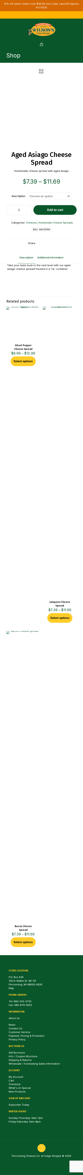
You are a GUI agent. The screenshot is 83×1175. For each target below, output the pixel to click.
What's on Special (20, 1087)
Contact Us (15, 1028)
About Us (14, 1018)
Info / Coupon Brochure (23, 1056)
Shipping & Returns (20, 1059)
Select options (23, 361)
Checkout (14, 1084)
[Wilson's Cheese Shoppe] (41, 29)
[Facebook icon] (36, 15)
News (12, 1024)
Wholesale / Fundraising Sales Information (34, 1063)
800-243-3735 (22, 1001)
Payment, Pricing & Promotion (26, 1035)
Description (26, 257)
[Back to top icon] (41, 1148)
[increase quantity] (27, 210)
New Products (17, 1091)
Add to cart (55, 210)
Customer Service (19, 1032)
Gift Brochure (17, 1052)
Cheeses (31, 222)
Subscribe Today (19, 1104)
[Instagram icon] (41, 15)
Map (11, 988)
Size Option (18, 196)
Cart (11, 1080)
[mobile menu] (78, 26)
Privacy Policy (17, 1039)
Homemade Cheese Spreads (55, 222)
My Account (16, 1076)
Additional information (50, 257)
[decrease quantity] (10, 210)
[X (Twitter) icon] (46, 15)
